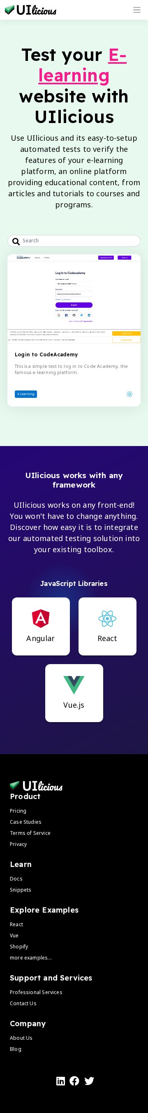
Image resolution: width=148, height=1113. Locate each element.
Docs (16, 878)
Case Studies (26, 821)
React (107, 638)
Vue (14, 935)
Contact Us (23, 1003)
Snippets (20, 889)
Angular (40, 638)
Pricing (18, 810)
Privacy (18, 844)
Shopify (19, 946)
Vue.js (73, 705)
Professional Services (36, 992)
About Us (21, 1037)
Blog (15, 1049)
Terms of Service (30, 833)
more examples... (31, 957)
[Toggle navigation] (137, 10)
